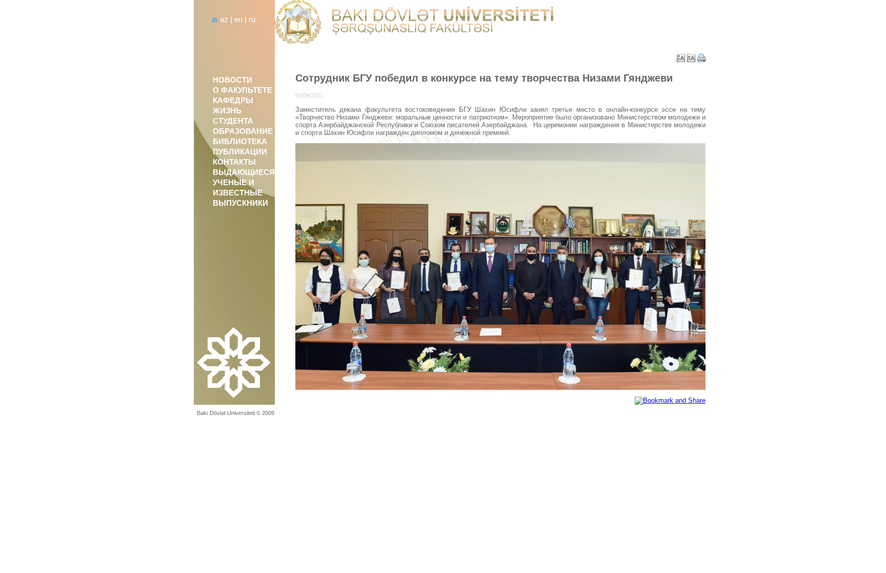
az (224, 19)
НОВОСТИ (232, 80)
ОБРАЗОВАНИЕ (243, 131)
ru (252, 19)
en (238, 19)
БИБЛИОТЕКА (240, 141)
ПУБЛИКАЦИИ (240, 152)
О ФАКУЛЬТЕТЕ (242, 90)
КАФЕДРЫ (233, 100)
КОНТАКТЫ (234, 162)
